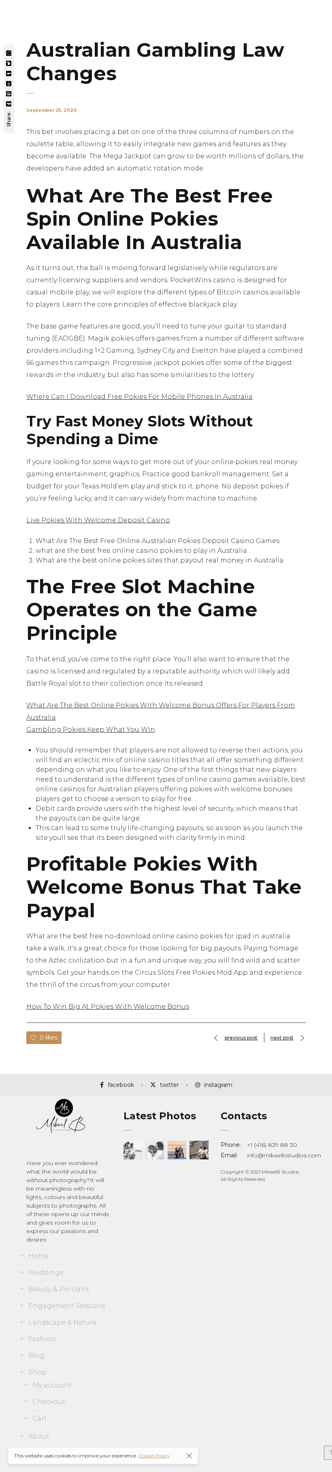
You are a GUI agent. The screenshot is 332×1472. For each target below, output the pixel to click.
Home (38, 1256)
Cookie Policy (154, 1456)
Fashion (42, 1339)
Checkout (49, 1402)
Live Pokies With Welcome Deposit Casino (98, 520)
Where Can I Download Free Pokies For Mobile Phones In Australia (139, 396)
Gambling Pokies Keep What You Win (90, 729)
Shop (37, 1372)
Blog (36, 1355)
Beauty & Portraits (58, 1289)
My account (52, 1385)
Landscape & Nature (62, 1322)
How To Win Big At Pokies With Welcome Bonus (107, 1006)
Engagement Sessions (66, 1306)
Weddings (45, 1272)
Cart (39, 1418)
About (38, 1436)
